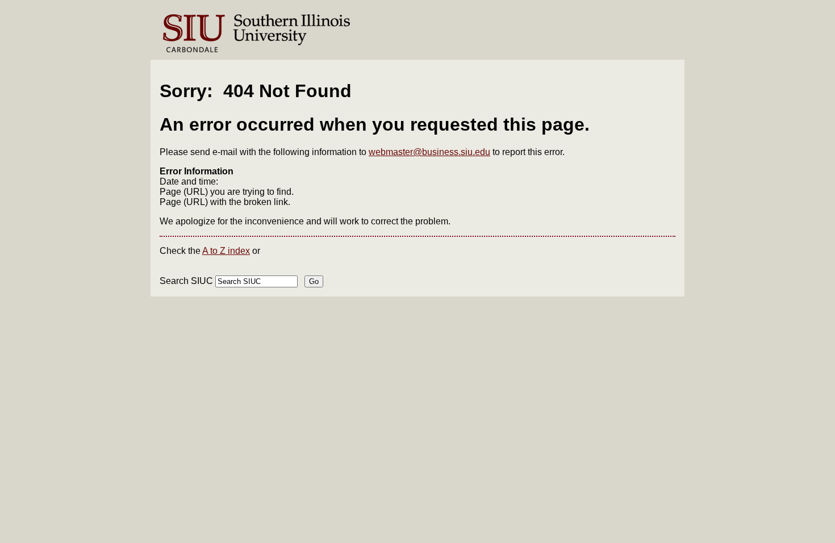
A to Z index (226, 251)
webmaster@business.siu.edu (429, 152)
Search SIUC (186, 281)
